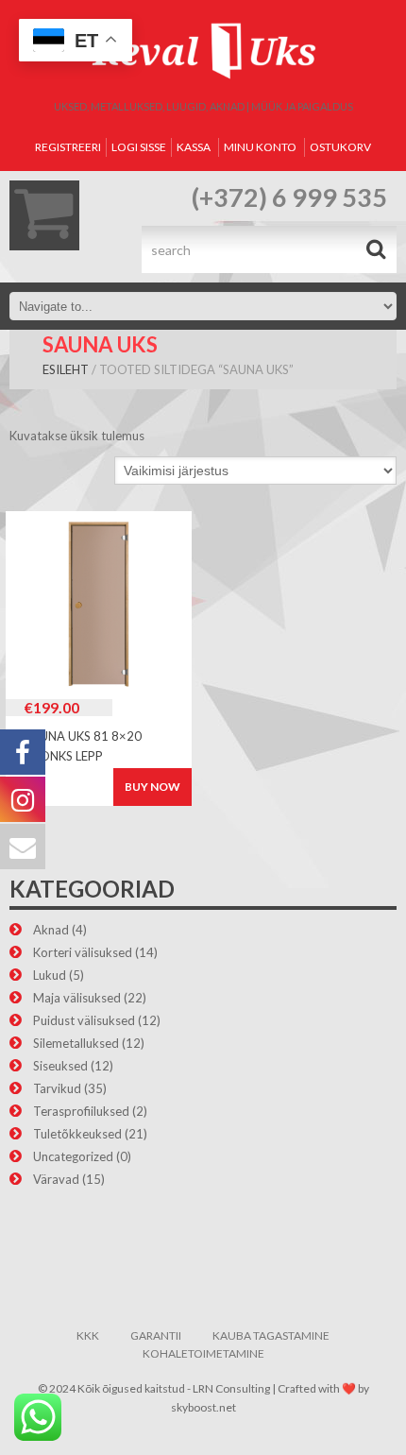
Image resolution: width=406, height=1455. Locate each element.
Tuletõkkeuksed (77, 1133)
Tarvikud (57, 1088)
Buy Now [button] (152, 786)
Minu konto (260, 147)
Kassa (194, 147)
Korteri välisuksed (82, 952)
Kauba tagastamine (271, 1335)
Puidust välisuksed (84, 1020)
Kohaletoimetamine (203, 1353)
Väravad (56, 1179)
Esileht (65, 369)
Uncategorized (73, 1156)
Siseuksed (60, 1065)
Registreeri (68, 147)
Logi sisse (138, 147)
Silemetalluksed (76, 1043)
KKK (87, 1335)
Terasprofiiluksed (81, 1111)
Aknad (51, 929)
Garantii (155, 1335)
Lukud (49, 975)
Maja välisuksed (77, 997)
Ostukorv (340, 147)
